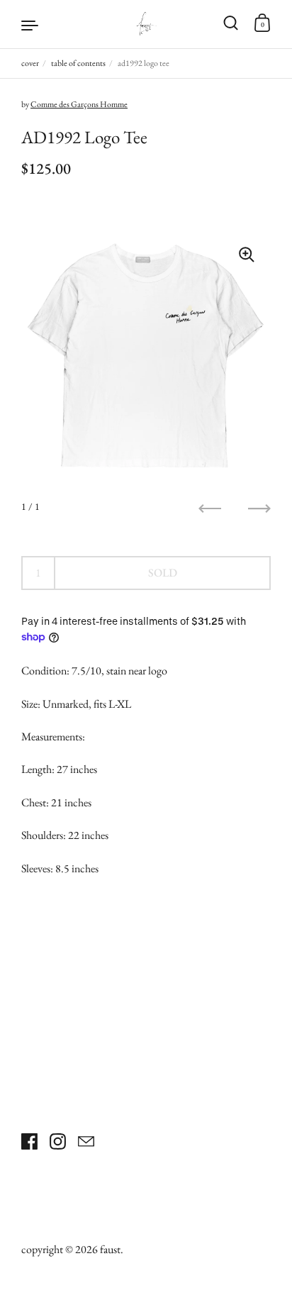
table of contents (78, 63)
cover (30, 63)
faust (110, 1249)
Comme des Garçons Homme (79, 104)
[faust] (145, 24)
